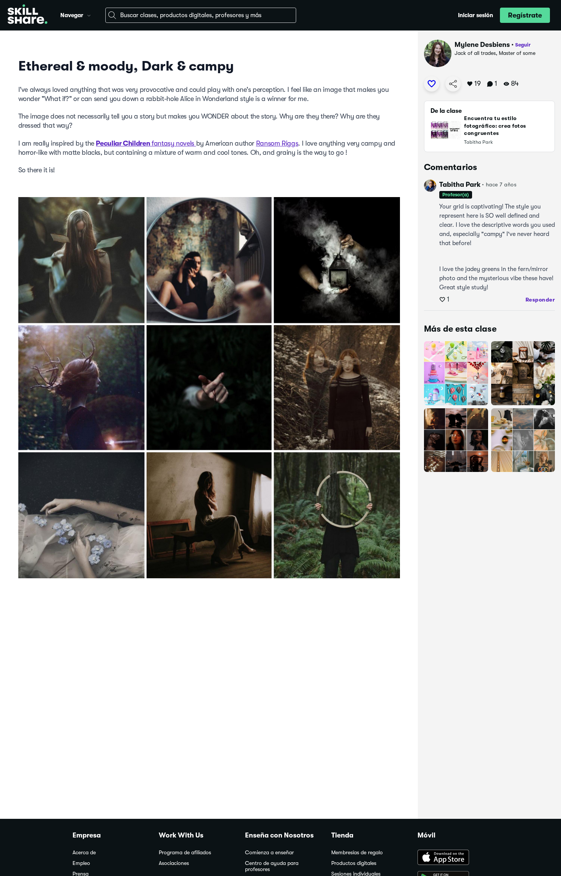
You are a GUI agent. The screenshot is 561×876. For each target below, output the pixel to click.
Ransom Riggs (277, 143)
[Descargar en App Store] (453, 858)
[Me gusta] (431, 83)
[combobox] (200, 15)
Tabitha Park (459, 184)
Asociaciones (174, 863)
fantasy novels (174, 143)
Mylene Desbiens (482, 44)
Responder (540, 300)
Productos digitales (353, 863)
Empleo (81, 863)
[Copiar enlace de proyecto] (453, 83)
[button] (89, 14)
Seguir (522, 45)
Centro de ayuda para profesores (271, 866)
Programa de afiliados (185, 852)
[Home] (27, 15)
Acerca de (84, 852)
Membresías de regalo (357, 852)
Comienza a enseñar (269, 852)
